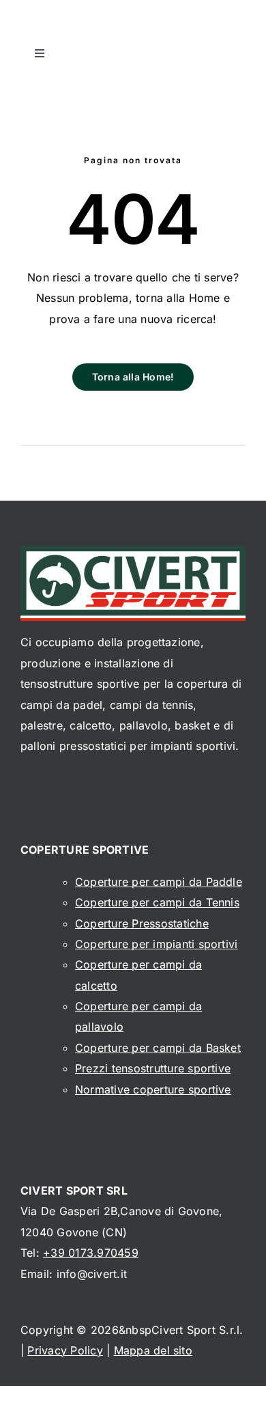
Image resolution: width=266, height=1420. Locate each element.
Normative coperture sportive (153, 1089)
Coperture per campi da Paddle (158, 882)
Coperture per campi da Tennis (157, 902)
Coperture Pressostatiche (142, 923)
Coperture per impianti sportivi (156, 944)
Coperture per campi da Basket (158, 1048)
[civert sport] (133, 551)
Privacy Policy (64, 1350)
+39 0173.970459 (90, 1252)
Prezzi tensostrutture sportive (153, 1068)
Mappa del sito (153, 1350)
